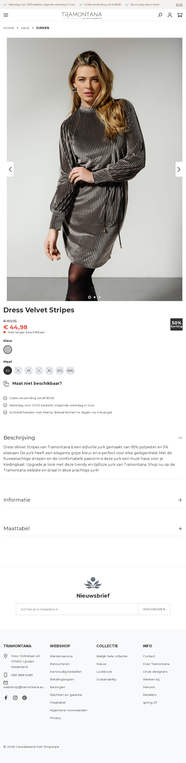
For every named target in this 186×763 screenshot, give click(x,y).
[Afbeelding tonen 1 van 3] (90, 297)
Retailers (149, 695)
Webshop (60, 646)
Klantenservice (61, 656)
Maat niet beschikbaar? (36, 383)
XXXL (70, 372)
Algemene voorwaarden (68, 710)
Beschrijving (19, 437)
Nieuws (149, 687)
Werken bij (151, 679)
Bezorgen (57, 687)
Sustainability (106, 679)
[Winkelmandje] (179, 15)
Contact (149, 656)
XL (51, 372)
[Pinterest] (26, 696)
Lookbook (104, 671)
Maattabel (16, 528)
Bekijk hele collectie (111, 656)
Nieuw (101, 664)
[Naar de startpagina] (81, 15)
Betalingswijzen (62, 679)
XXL (60, 372)
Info (147, 646)
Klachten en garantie (66, 695)
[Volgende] (179, 169)
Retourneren (60, 664)
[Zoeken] (160, 15)
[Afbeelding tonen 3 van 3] (99, 297)
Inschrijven (154, 609)
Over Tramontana (156, 664)
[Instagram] (17, 696)
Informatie (17, 500)
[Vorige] (10, 169)
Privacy (55, 718)
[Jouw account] (170, 15)
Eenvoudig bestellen (66, 671)
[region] (93, 169)
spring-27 (150, 702)
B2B (179, 4)
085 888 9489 (22, 675)
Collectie (107, 646)
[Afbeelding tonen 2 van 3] (94, 297)
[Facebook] (7, 696)
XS (9, 372)
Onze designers (155, 671)
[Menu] (5, 15)
